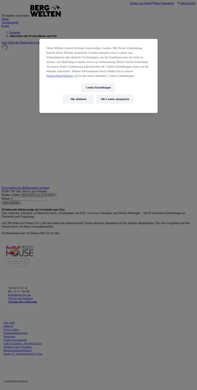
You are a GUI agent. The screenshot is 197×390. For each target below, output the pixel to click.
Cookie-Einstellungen (98, 87)
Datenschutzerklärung (60, 75)
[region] (98, 76)
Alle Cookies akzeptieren (115, 99)
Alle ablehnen (78, 99)
